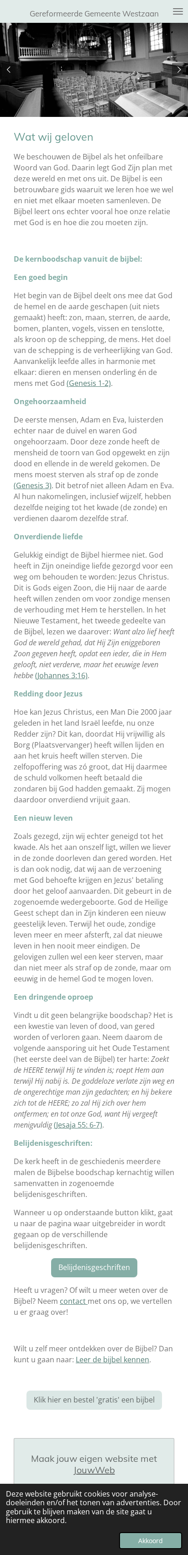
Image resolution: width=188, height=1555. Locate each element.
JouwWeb (94, 1470)
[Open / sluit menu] (178, 11)
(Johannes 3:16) (61, 675)
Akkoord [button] (150, 1540)
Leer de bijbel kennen (112, 1360)
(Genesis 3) (33, 485)
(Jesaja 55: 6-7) (78, 1125)
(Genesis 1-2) (89, 383)
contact (74, 1301)
